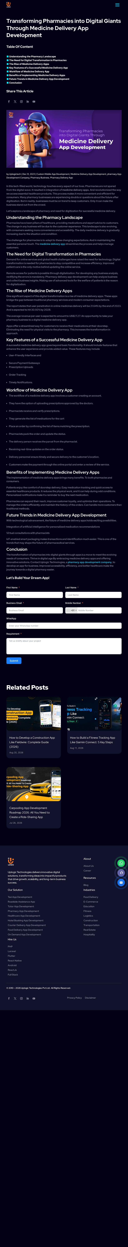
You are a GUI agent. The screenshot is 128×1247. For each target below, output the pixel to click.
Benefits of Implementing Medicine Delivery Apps (37, 75)
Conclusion (16, 82)
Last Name (70, 587)
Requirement (12, 633)
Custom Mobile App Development (53, 174)
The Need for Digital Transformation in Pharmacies (38, 60)
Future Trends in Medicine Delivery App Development (40, 78)
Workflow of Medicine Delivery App (30, 71)
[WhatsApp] (121, 863)
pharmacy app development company (90, 562)
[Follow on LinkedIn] (27, 101)
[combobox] (71, 610)
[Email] (121, 882)
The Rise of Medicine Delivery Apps (29, 63)
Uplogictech (15, 174)
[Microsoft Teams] (121, 873)
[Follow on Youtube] (33, 101)
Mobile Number (73, 603)
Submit (14, 660)
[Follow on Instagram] (21, 101)
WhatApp (11, 618)
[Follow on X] (15, 101)
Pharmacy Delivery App (61, 177)
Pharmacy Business (39, 177)
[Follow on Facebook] (8, 101)
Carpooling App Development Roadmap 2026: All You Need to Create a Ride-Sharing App (29, 812)
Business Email (14, 603)
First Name (11, 587)
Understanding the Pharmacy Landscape (33, 56)
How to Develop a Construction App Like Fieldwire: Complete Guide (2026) (32, 742)
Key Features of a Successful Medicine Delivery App (39, 67)
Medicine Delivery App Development (88, 174)
